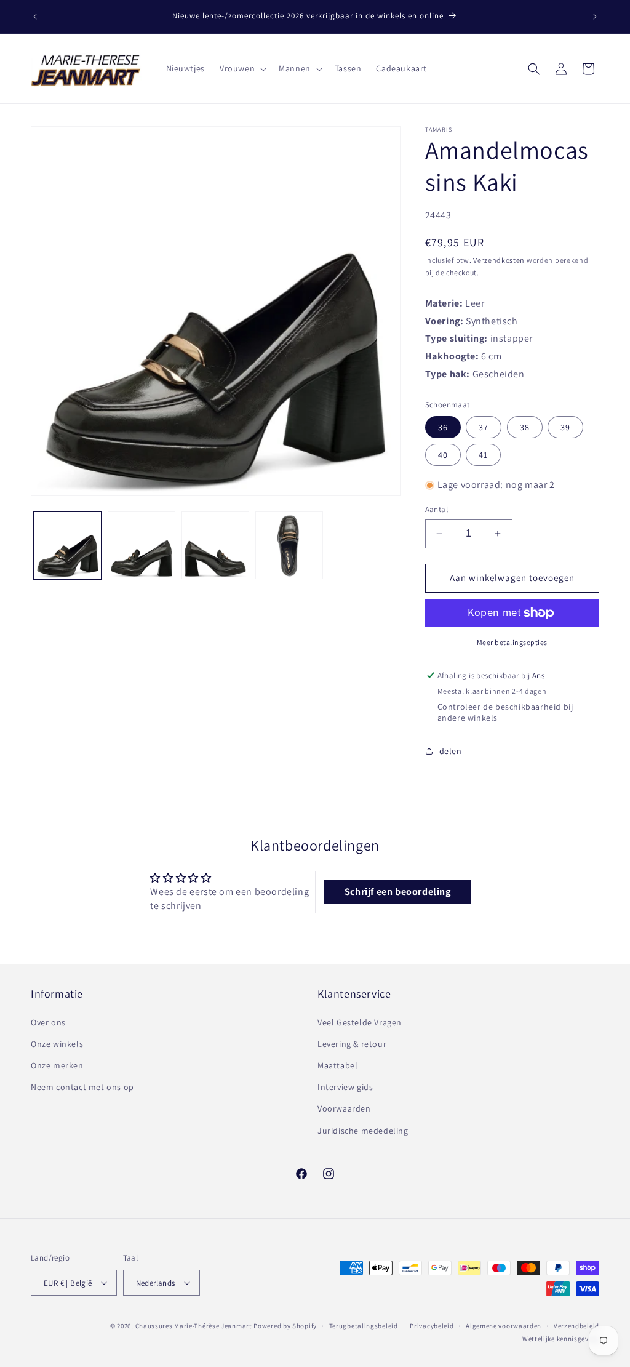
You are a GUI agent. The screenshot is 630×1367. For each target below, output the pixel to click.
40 (443, 454)
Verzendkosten (499, 260)
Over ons (48, 1022)
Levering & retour (351, 1043)
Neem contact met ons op (82, 1086)
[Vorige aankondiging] (35, 16)
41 (483, 454)
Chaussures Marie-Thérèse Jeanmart (193, 1325)
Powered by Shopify (285, 1325)
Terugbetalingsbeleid (363, 1325)
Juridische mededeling (363, 1130)
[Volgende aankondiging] (594, 16)
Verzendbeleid (576, 1325)
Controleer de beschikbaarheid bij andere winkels (505, 712)
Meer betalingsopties (512, 642)
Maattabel (337, 1065)
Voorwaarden (344, 1108)
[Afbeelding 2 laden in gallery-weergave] (141, 545)
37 (483, 427)
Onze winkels (57, 1043)
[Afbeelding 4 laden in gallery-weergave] (289, 545)
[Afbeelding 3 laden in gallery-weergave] (215, 545)
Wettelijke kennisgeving (560, 1338)
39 (565, 427)
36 (443, 427)
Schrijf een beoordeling (398, 891)
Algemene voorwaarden (503, 1325)
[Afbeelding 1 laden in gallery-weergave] (68, 545)
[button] (241, 68)
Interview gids (345, 1086)
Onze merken (57, 1065)
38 (525, 427)
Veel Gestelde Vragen (359, 1022)
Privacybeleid (431, 1325)
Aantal (436, 509)
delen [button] (450, 750)
